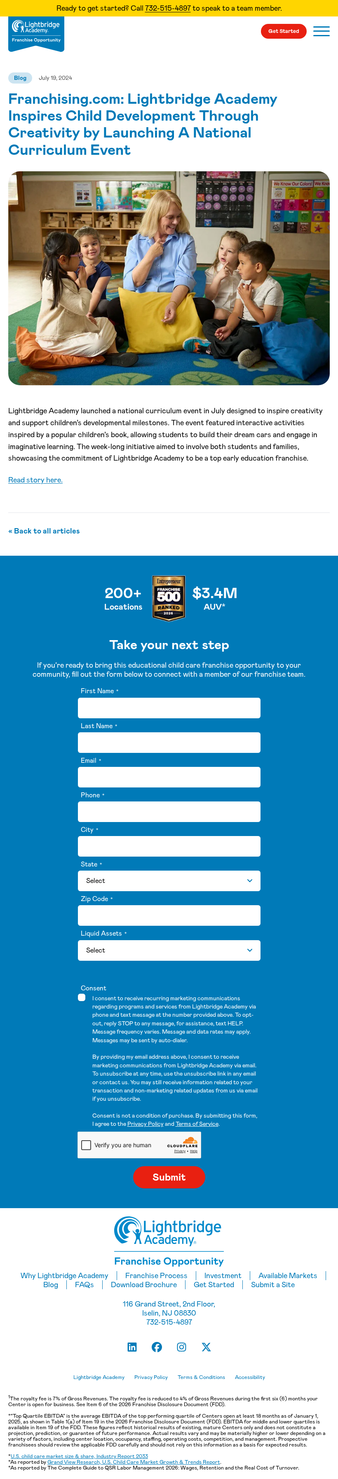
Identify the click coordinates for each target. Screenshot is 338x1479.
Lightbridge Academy (98, 1377)
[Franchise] (36, 34)
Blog (20, 78)
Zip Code (97, 899)
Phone (92, 795)
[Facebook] (156, 1347)
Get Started (283, 31)
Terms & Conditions (201, 1377)
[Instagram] (181, 1347)
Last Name (99, 726)
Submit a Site (273, 1284)
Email (91, 761)
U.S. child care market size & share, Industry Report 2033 (79, 1456)
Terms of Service (197, 1123)
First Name (99, 691)
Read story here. (35, 480)
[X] (206, 1347)
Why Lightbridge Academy (64, 1275)
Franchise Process (156, 1275)
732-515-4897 (168, 8)
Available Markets (287, 1275)
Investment (223, 1275)
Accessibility (250, 1377)
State (91, 864)
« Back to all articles (44, 531)
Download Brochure (144, 1284)
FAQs (84, 1284)
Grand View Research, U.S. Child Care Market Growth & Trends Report (133, 1461)
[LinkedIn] (132, 1347)
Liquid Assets (104, 933)
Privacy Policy (145, 1123)
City (89, 830)
